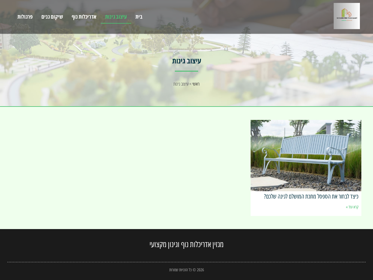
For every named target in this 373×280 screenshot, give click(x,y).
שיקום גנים (52, 16)
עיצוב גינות (116, 16)
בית (139, 16)
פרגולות (25, 16)
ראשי (196, 84)
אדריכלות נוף (84, 16)
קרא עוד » (352, 207)
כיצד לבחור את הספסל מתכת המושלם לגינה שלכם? (311, 196)
